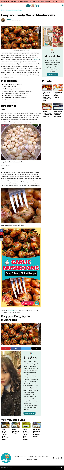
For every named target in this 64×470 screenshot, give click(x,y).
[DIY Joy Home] (32, 5)
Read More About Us (52, 74)
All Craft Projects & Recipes (16, 10)
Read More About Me (29, 413)
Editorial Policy (45, 456)
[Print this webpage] (1, 239)
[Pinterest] (61, 1)
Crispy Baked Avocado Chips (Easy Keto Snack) (26, 434)
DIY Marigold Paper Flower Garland (58, 94)
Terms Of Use (38, 456)
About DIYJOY (30, 456)
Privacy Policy (29, 459)
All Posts (8, 10)
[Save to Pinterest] (1, 233)
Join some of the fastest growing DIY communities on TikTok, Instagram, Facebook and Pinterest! (25, 1)
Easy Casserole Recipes (15, 431)
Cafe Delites (11, 310)
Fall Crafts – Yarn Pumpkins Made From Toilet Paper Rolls (47, 96)
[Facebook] (56, 1)
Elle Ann (9, 19)
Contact (35, 459)
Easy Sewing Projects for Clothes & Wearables (58, 114)
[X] (59, 1)
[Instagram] (53, 1)
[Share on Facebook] (1, 230)
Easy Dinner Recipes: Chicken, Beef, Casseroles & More (5, 434)
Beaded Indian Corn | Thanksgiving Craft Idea (47, 114)
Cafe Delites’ (37, 59)
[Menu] (1, 5)
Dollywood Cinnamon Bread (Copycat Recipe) (36, 433)
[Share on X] (1, 236)
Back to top (58, 467)
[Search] (62, 5)
